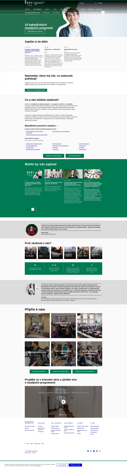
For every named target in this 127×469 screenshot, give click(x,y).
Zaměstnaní (91, 9)
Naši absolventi (93, 432)
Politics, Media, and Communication (61, 131)
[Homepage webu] (35, 3)
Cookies (34, 452)
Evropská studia (30, 147)
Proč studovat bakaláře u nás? (32, 12)
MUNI (31, 443)
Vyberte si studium (55, 426)
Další (38, 209)
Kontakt (92, 434)
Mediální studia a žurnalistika (33, 149)
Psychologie (55, 149)
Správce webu (28, 452)
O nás (92, 423)
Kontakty (79, 433)
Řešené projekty (80, 428)
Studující (83, 9)
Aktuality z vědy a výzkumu (83, 426)
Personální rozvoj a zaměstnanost (60, 145)
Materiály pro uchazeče (80, 12)
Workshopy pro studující (69, 432)
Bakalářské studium (55, 428)
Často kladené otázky (67, 12)
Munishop (27, 428)
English (100, 3)
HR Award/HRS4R (94, 430)
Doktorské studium (55, 433)
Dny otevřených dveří (93, 12)
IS (25, 443)
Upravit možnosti (36, 465)
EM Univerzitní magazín (30, 426)
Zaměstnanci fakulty (94, 428)
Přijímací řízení (46, 12)
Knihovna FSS (37, 443)
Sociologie (81, 147)
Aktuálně (41, 423)
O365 (42, 443)
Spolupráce (68, 423)
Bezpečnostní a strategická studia (34, 143)
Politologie (55, 147)
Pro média (40, 426)
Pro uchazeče (56, 423)
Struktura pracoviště (94, 426)
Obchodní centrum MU (29, 430)
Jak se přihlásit (55, 12)
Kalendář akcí (41, 431)
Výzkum (79, 423)
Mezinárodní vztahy (57, 143)
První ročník (99, 9)
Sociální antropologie (84, 143)
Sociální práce (82, 145)
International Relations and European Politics (36, 134)
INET (28, 443)
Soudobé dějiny (82, 149)
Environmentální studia (31, 145)
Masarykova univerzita (29, 422)
